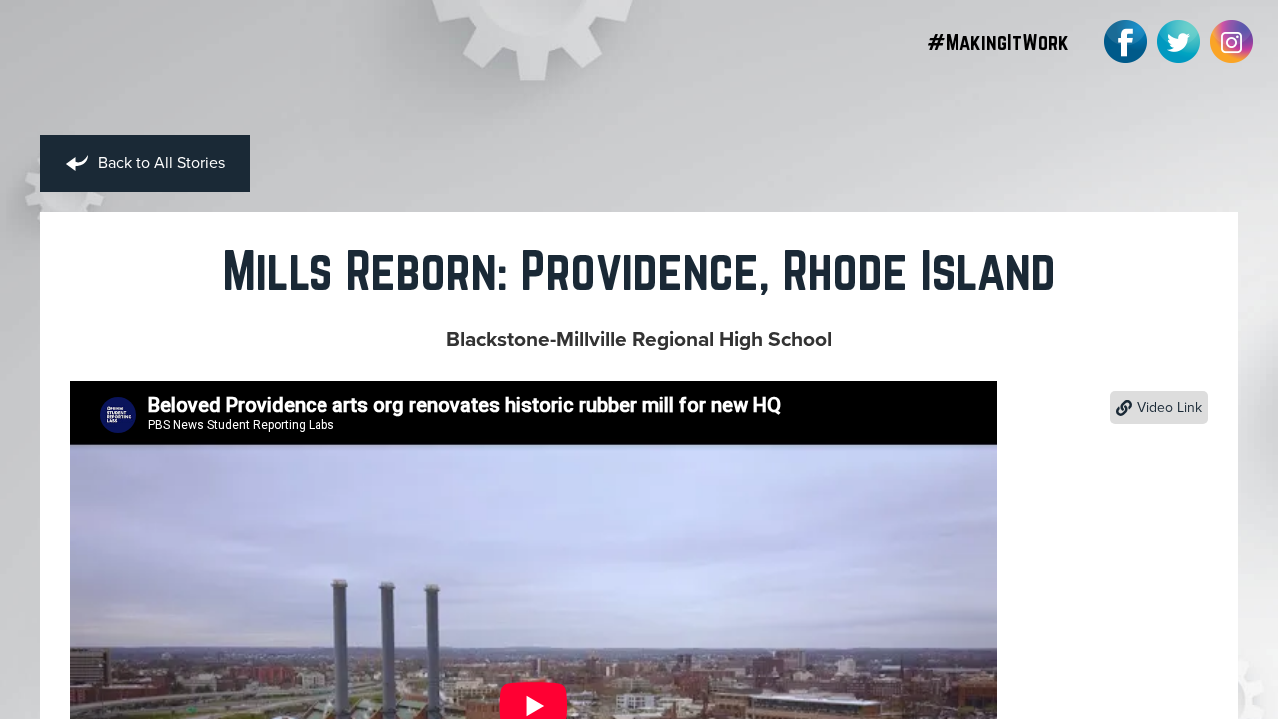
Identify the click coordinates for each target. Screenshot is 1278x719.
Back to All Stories (159, 163)
